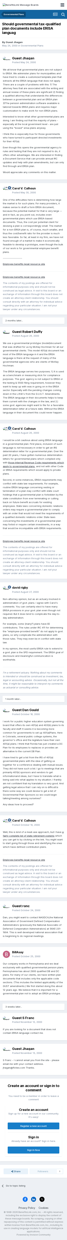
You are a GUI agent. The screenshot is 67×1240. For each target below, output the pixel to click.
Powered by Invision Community (34, 1234)
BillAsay (18, 952)
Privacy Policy (27, 1207)
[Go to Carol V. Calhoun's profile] (6, 190)
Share (17, 1171)
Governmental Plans (32, 45)
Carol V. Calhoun (24, 188)
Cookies (43, 1207)
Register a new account (33, 1126)
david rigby (20, 587)
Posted (24, 62)
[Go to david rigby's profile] (6, 589)
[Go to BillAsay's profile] (6, 954)
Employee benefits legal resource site (24, 264)
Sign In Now (33, 1150)
